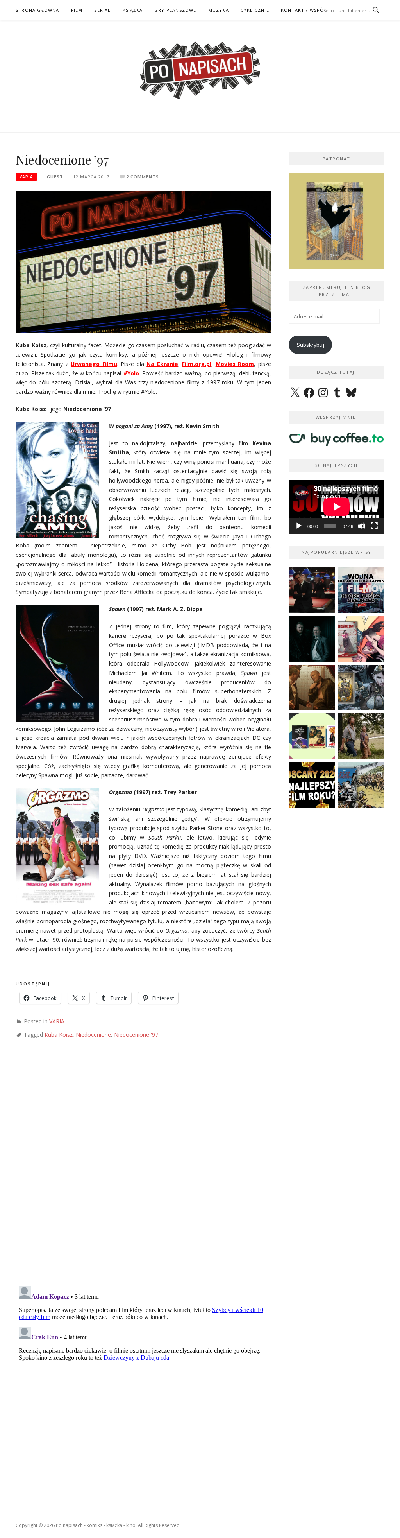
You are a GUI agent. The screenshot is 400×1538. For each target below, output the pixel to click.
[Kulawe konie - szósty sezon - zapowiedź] (312, 638)
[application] (336, 507)
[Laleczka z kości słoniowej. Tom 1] (360, 785)
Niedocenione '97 (136, 1034)
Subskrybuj (310, 344)
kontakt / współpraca (312, 10)
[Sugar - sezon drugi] (312, 590)
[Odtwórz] (299, 526)
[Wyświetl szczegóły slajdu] (336, 221)
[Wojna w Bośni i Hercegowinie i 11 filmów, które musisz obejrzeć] (360, 590)
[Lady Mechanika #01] (360, 687)
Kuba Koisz (59, 1034)
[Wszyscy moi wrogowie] (360, 736)
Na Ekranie (162, 364)
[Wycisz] (362, 526)
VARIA (26, 176)
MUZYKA (218, 10)
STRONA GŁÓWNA (37, 10)
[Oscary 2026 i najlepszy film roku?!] (312, 785)
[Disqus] (143, 1178)
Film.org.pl (196, 364)
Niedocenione (93, 1034)
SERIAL (102, 10)
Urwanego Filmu (94, 364)
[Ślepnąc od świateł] (312, 687)
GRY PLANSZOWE (175, 10)
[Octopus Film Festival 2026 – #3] (312, 736)
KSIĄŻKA (133, 10)
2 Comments (142, 176)
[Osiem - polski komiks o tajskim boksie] (360, 638)
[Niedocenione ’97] (143, 261)
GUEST (55, 176)
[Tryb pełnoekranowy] (374, 526)
